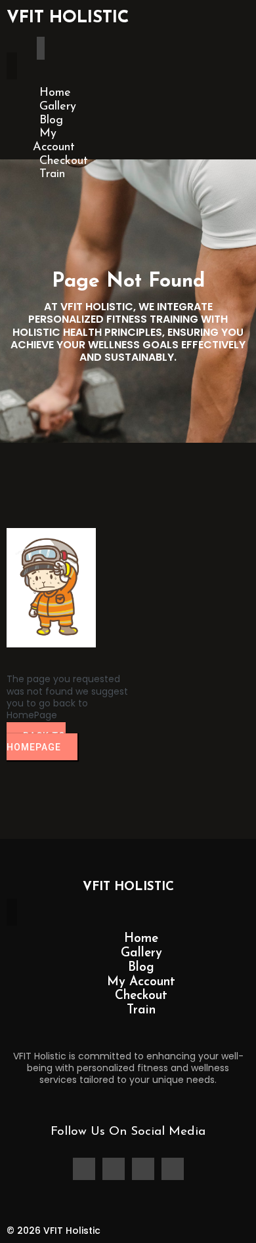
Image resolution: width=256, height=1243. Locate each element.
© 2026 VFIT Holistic (53, 1230)
